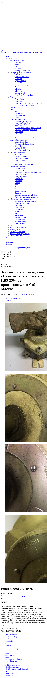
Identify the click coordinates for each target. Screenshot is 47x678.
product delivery (11, 639)
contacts (8, 645)
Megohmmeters (20, 219)
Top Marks (18, 83)
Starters (17, 183)
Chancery (18, 134)
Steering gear (15, 230)
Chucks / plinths (20, 160)
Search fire (18, 79)
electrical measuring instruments (16, 669)
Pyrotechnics (19, 87)
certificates (9, 641)
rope (7, 657)
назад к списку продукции (11, 294)
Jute (16, 111)
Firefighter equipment (22, 150)
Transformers (19, 170)
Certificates (9, 242)
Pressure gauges (20, 221)
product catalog (11, 637)
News (7, 240)
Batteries (18, 193)
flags (7, 653)
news (7, 643)
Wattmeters (19, 209)
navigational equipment (13, 659)
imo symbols (10, 655)
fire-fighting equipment (13, 661)
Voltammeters (19, 215)
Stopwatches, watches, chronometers (28, 128)
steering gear (10, 675)
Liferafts (18, 89)
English (27, 248)
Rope (12, 109)
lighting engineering (12, 665)
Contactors (18, 181)
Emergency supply (21, 85)
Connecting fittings (21, 142)
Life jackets (19, 75)
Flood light (18, 68)
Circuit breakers (20, 175)
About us (8, 56)
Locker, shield (20, 148)
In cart (4, 602)
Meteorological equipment (24, 122)
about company (11, 635)
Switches (18, 189)
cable (7, 671)
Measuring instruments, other (20, 199)
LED (16, 66)
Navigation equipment (18, 119)
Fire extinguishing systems (24, 144)
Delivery (8, 238)
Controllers (19, 179)
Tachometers (19, 207)
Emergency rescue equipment (20, 73)
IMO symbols (15, 107)
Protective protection (17, 232)
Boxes (17, 185)
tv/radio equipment (12, 673)
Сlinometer (19, 132)
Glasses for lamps (21, 156)
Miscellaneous (20, 223)
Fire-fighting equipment (18, 140)
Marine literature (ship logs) (20, 234)
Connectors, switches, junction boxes (28, 172)
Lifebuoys (18, 91)
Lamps (17, 162)
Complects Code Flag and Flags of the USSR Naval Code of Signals (28, 104)
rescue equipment (11, 651)
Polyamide (18, 113)
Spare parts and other (22, 71)
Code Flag (18, 101)
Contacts (8, 244)
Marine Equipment (12, 58)
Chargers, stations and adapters (26, 195)
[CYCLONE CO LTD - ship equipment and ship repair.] (22, 52)
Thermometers (20, 205)
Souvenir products (16, 236)
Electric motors (20, 168)
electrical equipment (12, 667)
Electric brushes (20, 191)
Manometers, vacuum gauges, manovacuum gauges (25, 202)
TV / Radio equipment (18, 228)
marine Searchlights (12, 649)
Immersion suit (20, 93)
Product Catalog (28, 294)
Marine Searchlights (17, 60)
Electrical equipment (17, 166)
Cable (12, 226)
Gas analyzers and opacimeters (26, 130)
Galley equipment (21, 177)
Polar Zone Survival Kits (24, 95)
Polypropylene (20, 115)
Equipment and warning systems (26, 197)
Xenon (17, 64)
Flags (12, 97)
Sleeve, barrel (19, 146)
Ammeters (18, 211)
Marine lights (19, 154)
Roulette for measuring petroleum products (30, 138)
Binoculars (18, 126)
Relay (17, 187)
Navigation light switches (24, 164)
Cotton (17, 117)
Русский (20, 248)
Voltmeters (18, 213)
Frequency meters (21, 217)
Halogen (18, 62)
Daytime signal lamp (22, 77)
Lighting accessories (22, 158)
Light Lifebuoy (20, 81)
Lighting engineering (17, 152)
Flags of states (20, 99)
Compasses (19, 136)
